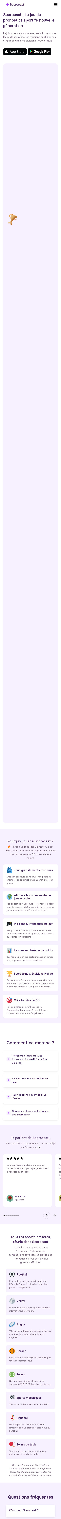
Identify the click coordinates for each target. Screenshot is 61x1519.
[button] (55, 4)
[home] (15, 4)
